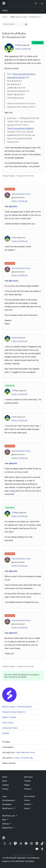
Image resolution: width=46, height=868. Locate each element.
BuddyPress (8, 828)
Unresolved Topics (10, 728)
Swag (27, 808)
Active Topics (7, 722)
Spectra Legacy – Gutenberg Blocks (29, 17)
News (4, 781)
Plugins (27, 785)
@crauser (13, 281)
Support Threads (9, 717)
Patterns (27, 789)
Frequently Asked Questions (13, 712)
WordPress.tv (9, 808)
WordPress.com (9, 816)
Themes (27, 781)
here (7, 215)
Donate (28, 804)
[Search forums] (26, 24)
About (4, 777)
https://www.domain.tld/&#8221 (21, 128)
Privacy (5, 789)
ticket (13, 491)
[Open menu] (42, 3)
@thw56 (13, 206)
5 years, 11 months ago (23, 48)
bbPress (6, 824)
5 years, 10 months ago (19, 627)
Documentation (8, 800)
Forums (4, 10)
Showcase (28, 777)
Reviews (5, 733)
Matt (5, 820)
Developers (7, 804)
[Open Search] (36, 3)
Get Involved (29, 796)
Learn (4, 796)
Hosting (5, 785)
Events (27, 800)
